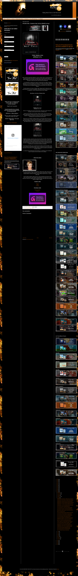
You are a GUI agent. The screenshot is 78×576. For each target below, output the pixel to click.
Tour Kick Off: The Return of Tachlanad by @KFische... (65, 508)
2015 (57, 540)
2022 (57, 484)
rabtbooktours (14, 149)
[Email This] (32, 207)
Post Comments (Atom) (29, 239)
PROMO (30, 208)
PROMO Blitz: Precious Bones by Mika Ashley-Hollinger (65, 500)
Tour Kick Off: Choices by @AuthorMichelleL (63, 506)
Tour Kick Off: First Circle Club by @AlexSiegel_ (64, 523)
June (58, 532)
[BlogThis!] (33, 207)
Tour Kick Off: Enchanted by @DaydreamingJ (63, 527)
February (58, 537)
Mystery (28, 208)
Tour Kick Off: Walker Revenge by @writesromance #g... (65, 512)
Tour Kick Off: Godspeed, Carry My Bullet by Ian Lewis (65, 517)
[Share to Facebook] (35, 207)
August (58, 497)
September (59, 496)
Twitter (38, 184)
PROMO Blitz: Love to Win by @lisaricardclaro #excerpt (65, 505)
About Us (8, 18)
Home (4, 18)
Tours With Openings (33, 18)
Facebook (37, 185)
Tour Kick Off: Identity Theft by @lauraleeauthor (64, 516)
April (58, 535)
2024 (57, 481)
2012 (57, 544)
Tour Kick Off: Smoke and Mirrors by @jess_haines (64, 522)
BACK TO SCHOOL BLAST (61, 511)
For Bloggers (41, 18)
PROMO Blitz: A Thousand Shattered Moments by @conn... (65, 502)
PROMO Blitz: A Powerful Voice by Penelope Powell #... (65, 501)
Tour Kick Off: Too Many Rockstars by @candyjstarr (64, 513)
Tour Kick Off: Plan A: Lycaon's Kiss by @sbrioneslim (64, 507)
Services (13, 18)
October (58, 495)
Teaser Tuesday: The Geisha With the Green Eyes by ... (65, 521)
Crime (26, 208)
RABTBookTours (8, 149)
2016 (57, 491)
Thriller (33, 208)
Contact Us (26, 18)
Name (5, 35)
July (58, 531)
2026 (57, 479)
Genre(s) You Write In (7, 49)
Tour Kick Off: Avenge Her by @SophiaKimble (63, 528)
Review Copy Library (19, 18)
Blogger (58, 569)
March (58, 536)
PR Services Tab (63, 49)
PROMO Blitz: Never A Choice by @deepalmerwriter (64, 526)
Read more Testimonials (12, 122)
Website (37, 183)
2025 (57, 480)
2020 (57, 486)
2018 (57, 489)
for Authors (8, 26)
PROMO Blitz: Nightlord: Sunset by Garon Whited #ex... (65, 518)
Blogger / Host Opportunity (14, 60)
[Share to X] (34, 207)
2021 (57, 485)
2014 (57, 541)
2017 (57, 490)
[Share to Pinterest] (36, 207)
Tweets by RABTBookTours (8, 152)
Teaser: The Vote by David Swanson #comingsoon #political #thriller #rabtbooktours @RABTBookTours (10, 158)
